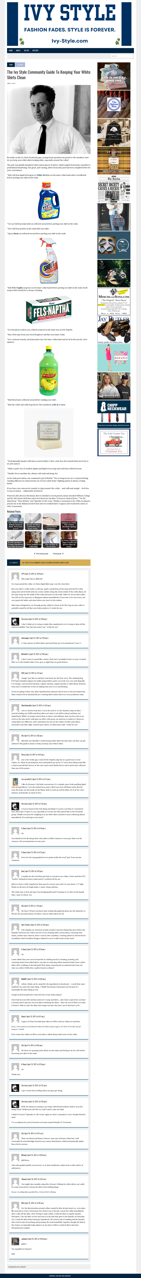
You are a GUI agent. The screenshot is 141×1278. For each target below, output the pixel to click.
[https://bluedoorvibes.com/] (113, 257)
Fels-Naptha (17, 287)
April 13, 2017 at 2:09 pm (37, 619)
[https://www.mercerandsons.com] (113, 314)
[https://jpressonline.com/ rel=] (113, 88)
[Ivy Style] (69, 24)
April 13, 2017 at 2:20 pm (38, 638)
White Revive (43, 175)
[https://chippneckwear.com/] (113, 426)
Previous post (42, 553)
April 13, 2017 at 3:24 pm (41, 705)
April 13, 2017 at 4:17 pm (41, 779)
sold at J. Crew (58, 404)
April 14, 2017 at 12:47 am (33, 1133)
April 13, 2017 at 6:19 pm (33, 871)
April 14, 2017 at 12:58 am (36, 1155)
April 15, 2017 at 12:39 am (34, 1203)
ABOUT (18, 50)
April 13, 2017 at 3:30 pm (33, 735)
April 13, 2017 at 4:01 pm (34, 754)
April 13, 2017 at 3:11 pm (33, 673)
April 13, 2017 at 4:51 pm (37, 803)
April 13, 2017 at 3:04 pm (38, 654)
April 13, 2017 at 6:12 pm (36, 852)
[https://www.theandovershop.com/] (113, 116)
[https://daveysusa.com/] (113, 229)
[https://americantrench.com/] (113, 144)
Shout (16, 233)
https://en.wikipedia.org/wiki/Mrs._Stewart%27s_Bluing (33, 1192)
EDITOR (26, 50)
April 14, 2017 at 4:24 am (36, 1179)
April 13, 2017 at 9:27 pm (37, 1085)
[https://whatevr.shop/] (113, 398)
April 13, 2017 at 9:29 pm (37, 1101)
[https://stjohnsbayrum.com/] (113, 173)
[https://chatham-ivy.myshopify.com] (113, 455)
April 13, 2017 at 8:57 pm (35, 1016)
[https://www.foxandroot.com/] (113, 285)
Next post (57, 553)
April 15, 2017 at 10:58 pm (37, 1239)
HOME (11, 50)
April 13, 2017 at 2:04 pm (33, 573)
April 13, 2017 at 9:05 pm (33, 1045)
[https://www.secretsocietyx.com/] (113, 201)
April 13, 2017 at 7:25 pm (33, 905)
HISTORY (35, 50)
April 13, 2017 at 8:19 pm (36, 949)
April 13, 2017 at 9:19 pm (36, 1064)
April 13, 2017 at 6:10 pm (36, 828)
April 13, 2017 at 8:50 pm (36, 979)
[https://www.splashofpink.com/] (113, 370)
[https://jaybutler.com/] (113, 342)
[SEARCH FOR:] (122, 55)
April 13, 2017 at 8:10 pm (39, 924)
